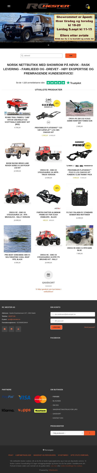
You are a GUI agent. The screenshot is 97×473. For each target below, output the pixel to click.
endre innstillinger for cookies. (72, 466)
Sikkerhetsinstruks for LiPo (65, 409)
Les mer (54, 466)
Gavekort (57, 414)
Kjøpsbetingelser (23, 455)
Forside (56, 397)
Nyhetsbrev (63, 455)
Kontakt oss (58, 418)
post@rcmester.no (14, 319)
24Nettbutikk (53, 470)
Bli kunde (57, 401)
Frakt (10, 455)
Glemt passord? (89, 327)
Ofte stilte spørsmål (80, 455)
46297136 (11, 316)
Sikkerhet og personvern (44, 455)
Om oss (56, 405)
